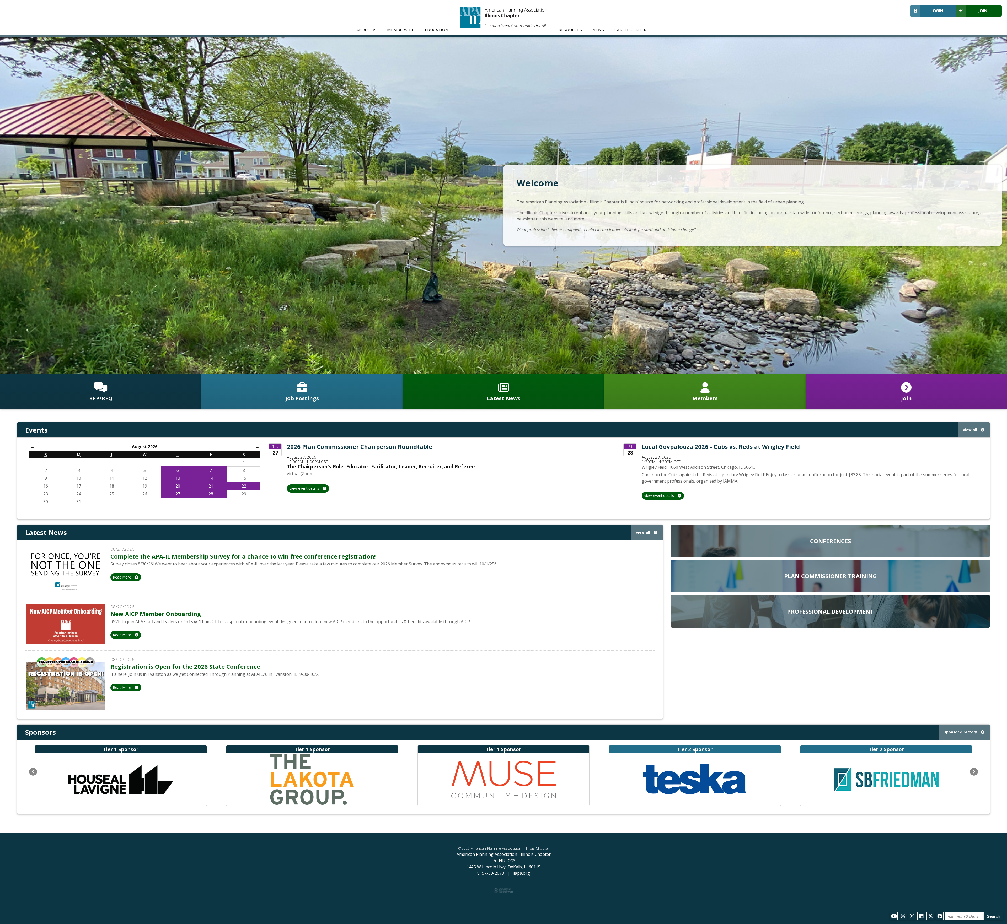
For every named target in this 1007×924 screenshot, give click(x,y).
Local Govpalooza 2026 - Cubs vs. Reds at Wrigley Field (721, 446)
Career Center (630, 29)
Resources (570, 29)
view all (970, 429)
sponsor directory (961, 732)
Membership (400, 29)
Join (982, 10)
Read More (122, 577)
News (598, 29)
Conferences (830, 541)
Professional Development (830, 611)
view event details (305, 488)
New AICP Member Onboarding (155, 614)
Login (936, 10)
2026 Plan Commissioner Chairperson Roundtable (359, 446)
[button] (33, 772)
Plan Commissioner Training (830, 576)
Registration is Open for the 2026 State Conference (185, 666)
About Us (366, 29)
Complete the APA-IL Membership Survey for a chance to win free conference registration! (243, 556)
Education (436, 29)
